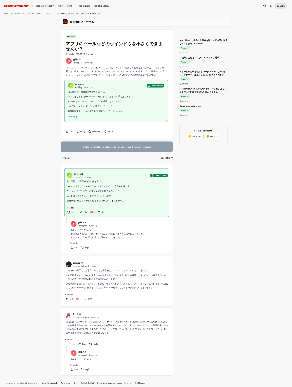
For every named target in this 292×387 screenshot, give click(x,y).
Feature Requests (82, 5)
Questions (183, 52)
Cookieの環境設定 (88, 383)
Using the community (50, 383)
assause (76, 262)
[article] (116, 192)
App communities (17, 13)
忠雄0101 (77, 59)
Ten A (75, 314)
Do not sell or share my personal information (114, 383)
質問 (48, 13)
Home (6, 13)
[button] (281, 6)
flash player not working (190, 106)
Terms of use (65, 383)
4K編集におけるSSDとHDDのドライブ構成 (199, 57)
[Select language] (270, 5)
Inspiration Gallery (101, 5)
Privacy (75, 383)
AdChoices (141, 383)
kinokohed (79, 84)
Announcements (65, 5)
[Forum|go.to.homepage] (16, 5)
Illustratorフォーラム (35, 13)
